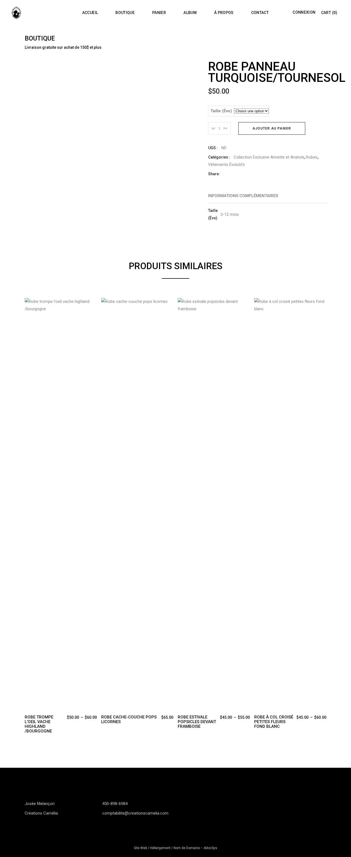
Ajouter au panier (272, 128)
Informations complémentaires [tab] (243, 195)
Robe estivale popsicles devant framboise (197, 722)
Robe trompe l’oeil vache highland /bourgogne (39, 724)
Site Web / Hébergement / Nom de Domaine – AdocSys (175, 848)
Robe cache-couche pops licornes (129, 719)
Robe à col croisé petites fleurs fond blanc (273, 722)
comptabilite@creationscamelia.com (135, 813)
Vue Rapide (29, 302)
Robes (312, 157)
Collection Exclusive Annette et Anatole (269, 157)
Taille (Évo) (221, 110)
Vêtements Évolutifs (226, 164)
